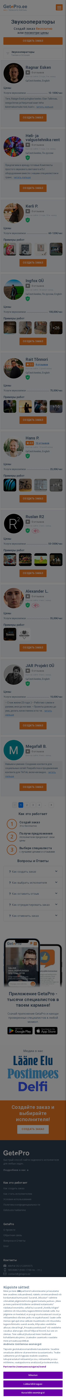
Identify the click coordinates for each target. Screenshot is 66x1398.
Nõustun (33, 1375)
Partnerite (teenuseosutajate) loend (24, 1366)
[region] (33, 1337)
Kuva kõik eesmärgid (32, 1392)
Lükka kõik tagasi (33, 1383)
